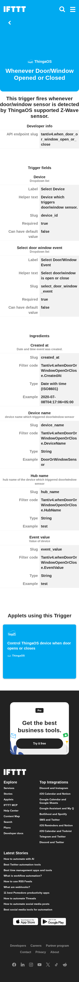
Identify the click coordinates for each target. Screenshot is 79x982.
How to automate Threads (20, 898)
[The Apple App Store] (25, 922)
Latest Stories (16, 853)
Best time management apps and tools (28, 870)
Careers (36, 945)
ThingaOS (43, 61)
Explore (10, 782)
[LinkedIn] (23, 965)
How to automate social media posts (26, 903)
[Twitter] (48, 965)
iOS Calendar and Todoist (56, 830)
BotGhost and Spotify (53, 814)
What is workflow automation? (23, 875)
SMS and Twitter (50, 819)
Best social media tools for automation (28, 909)
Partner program (57, 945)
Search (8, 821)
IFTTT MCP (10, 804)
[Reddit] (65, 965)
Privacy (40, 952)
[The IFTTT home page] (15, 9)
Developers (18, 945)
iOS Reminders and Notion (56, 825)
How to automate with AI (19, 858)
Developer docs (13, 833)
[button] (72, 9)
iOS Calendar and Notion (55, 793)
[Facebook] (14, 965)
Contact (25, 952)
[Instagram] (31, 965)
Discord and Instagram (54, 788)
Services (9, 788)
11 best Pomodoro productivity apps (26, 892)
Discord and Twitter (52, 842)
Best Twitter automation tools (22, 864)
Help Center (11, 810)
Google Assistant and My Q (57, 808)
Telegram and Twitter (53, 836)
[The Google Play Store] (53, 922)
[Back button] (10, 22)
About (54, 952)
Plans (7, 827)
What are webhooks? (17, 887)
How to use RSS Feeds (18, 881)
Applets (8, 799)
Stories (8, 793)
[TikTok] (56, 965)
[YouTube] (39, 965)
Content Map (12, 816)
